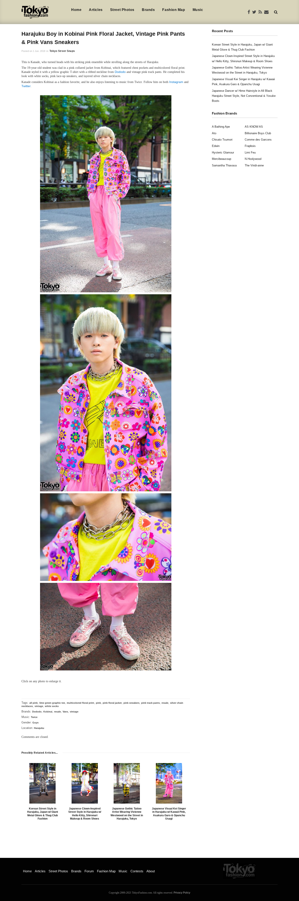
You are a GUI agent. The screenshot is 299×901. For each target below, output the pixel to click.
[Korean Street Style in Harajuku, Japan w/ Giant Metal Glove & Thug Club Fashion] (42, 783)
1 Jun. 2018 (39, 51)
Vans (65, 711)
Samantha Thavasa (224, 165)
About (150, 871)
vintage (39, 706)
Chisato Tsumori (222, 139)
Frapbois (250, 146)
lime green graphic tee (52, 703)
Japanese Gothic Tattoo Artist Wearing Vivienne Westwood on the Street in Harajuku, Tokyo (127, 813)
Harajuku (39, 728)
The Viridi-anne (254, 165)
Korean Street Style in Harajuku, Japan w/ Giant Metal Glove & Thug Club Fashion (42, 813)
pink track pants (150, 703)
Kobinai (47, 711)
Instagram (176, 82)
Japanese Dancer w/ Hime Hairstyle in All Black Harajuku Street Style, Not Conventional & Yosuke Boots (244, 96)
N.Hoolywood (253, 158)
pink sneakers (131, 703)
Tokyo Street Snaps (62, 51)
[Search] (276, 12)
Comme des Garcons (258, 139)
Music (198, 10)
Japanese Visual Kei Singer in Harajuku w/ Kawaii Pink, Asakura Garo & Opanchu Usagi (169, 813)
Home (76, 10)
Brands (148, 10)
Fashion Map (173, 10)
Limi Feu (250, 152)
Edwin (216, 146)
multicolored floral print (80, 703)
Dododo (120, 72)
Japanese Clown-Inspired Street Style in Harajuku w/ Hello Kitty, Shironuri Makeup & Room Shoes (84, 813)
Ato (214, 133)
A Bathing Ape (221, 126)
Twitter (26, 86)
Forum (89, 871)
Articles (95, 10)
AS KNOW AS (254, 126)
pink (98, 703)
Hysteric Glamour (223, 152)
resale (165, 703)
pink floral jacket (112, 703)
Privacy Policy (182, 892)
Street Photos (122, 10)
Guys (35, 722)
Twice (34, 717)
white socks (52, 706)
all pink (33, 703)
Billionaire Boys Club (258, 133)
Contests (136, 871)
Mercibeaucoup (221, 158)
